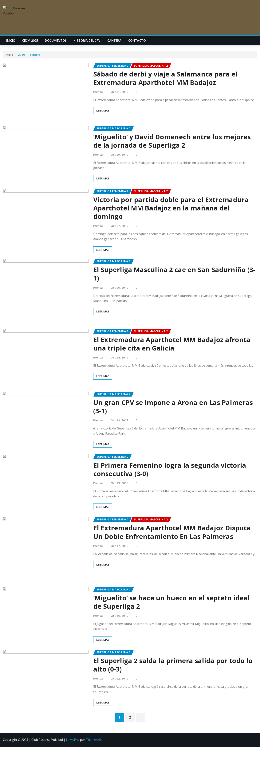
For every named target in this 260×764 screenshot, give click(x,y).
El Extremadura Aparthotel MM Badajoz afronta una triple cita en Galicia (171, 343)
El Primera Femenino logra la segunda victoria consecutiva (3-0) (169, 469)
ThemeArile (94, 740)
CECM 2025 (30, 40)
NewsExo (72, 740)
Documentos (56, 40)
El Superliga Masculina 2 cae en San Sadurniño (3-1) (174, 273)
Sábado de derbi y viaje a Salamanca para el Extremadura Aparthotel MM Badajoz (165, 78)
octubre (35, 55)
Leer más (102, 110)
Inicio (10, 40)
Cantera (114, 40)
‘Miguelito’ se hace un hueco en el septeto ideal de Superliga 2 (171, 602)
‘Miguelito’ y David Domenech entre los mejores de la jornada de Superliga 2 (172, 141)
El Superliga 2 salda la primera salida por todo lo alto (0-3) (173, 664)
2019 (21, 55)
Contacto (137, 40)
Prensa (98, 92)
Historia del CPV (86, 40)
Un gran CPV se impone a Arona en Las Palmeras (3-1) (173, 406)
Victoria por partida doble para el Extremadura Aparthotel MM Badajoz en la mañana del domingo (171, 208)
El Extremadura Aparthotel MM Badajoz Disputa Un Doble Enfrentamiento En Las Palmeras (172, 532)
